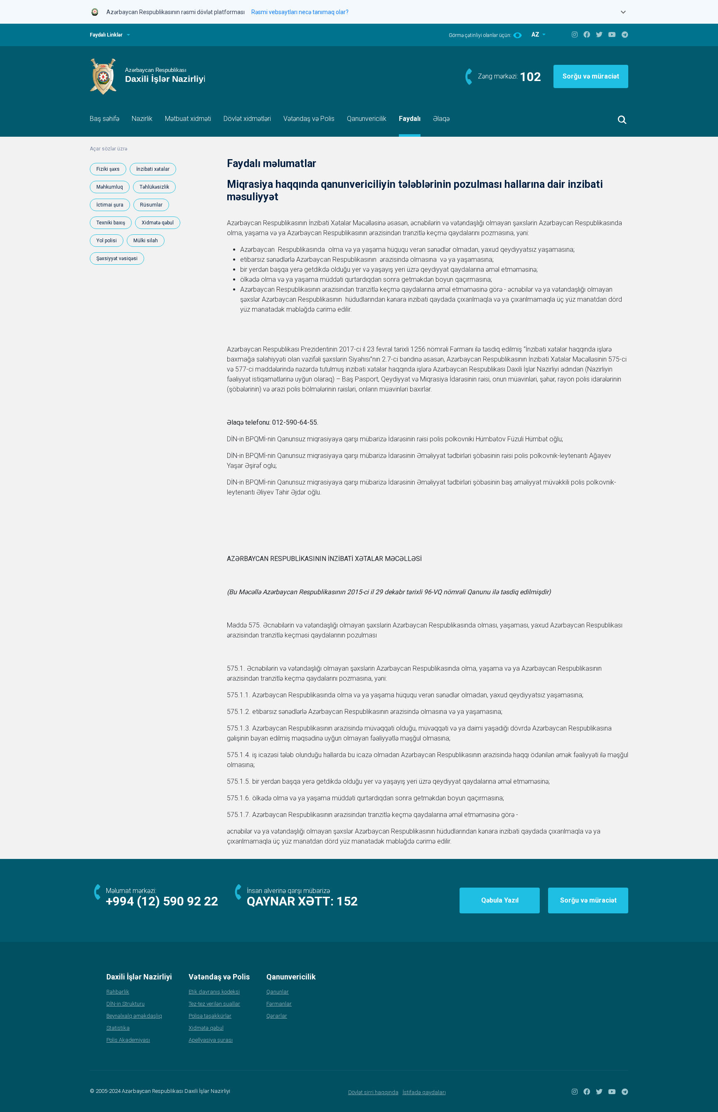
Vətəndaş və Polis (308, 119)
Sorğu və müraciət (591, 76)
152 (347, 901)
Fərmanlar (279, 1004)
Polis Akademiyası (128, 1040)
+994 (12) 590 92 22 (162, 901)
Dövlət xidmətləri (247, 119)
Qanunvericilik (366, 119)
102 (530, 76)
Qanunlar (277, 992)
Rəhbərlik (117, 992)
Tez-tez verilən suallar (214, 1004)
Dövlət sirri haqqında (373, 1092)
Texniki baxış (110, 223)
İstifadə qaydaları (424, 1092)
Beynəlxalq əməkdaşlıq (134, 1016)
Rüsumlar (151, 205)
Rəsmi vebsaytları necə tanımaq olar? (300, 12)
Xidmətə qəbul (158, 223)
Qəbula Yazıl (500, 900)
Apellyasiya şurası (211, 1040)
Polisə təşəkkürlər (210, 1016)
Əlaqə (441, 119)
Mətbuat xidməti (188, 119)
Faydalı (409, 119)
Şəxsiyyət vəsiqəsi (117, 258)
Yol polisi (106, 241)
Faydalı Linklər (106, 35)
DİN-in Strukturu (125, 1004)
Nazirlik (142, 119)
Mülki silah (145, 241)
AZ (536, 34)
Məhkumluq (109, 187)
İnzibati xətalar (153, 169)
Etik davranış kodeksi (214, 992)
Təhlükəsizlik (154, 187)
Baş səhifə (104, 119)
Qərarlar (276, 1016)
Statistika (118, 1028)
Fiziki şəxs (108, 169)
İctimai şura (109, 205)
